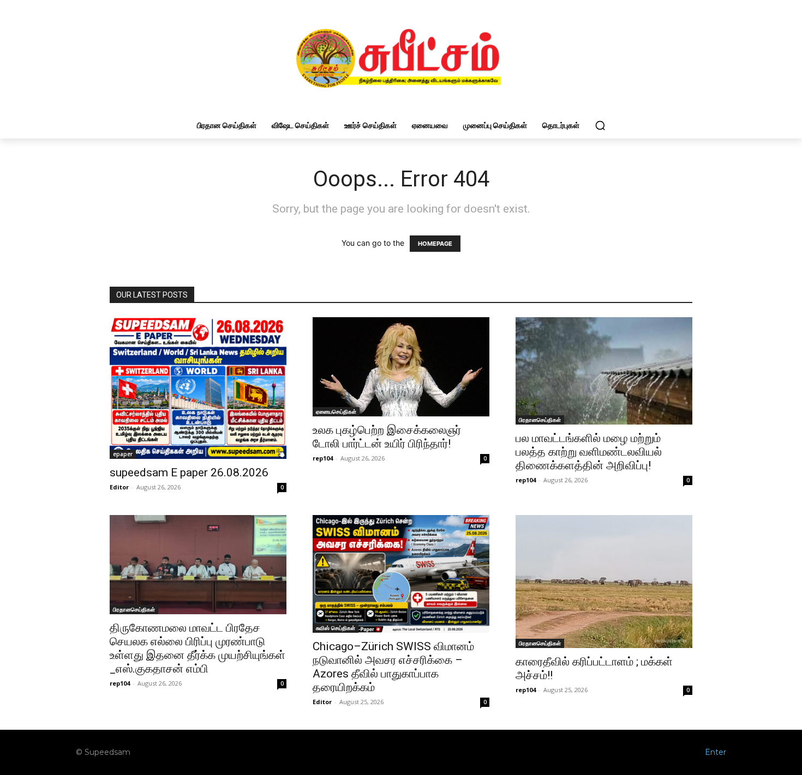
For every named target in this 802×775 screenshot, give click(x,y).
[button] (600, 125)
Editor (119, 487)
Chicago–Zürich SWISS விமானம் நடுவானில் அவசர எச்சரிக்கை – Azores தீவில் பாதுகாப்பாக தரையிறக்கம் (393, 667)
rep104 (323, 458)
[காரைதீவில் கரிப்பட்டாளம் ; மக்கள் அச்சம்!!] (604, 581)
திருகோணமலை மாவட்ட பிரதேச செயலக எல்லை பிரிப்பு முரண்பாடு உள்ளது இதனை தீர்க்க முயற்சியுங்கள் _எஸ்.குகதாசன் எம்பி (197, 648)
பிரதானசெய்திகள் (540, 419)
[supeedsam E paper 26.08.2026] (198, 387)
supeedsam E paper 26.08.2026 (189, 472)
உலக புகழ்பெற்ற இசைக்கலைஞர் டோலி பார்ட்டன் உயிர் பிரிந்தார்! (387, 436)
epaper (123, 454)
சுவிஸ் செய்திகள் (335, 628)
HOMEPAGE (435, 243)
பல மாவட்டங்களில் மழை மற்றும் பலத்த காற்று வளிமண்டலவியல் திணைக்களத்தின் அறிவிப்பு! (589, 452)
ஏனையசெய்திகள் (336, 411)
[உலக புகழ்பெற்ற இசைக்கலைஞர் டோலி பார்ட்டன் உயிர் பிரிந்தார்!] (401, 366)
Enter (715, 752)
